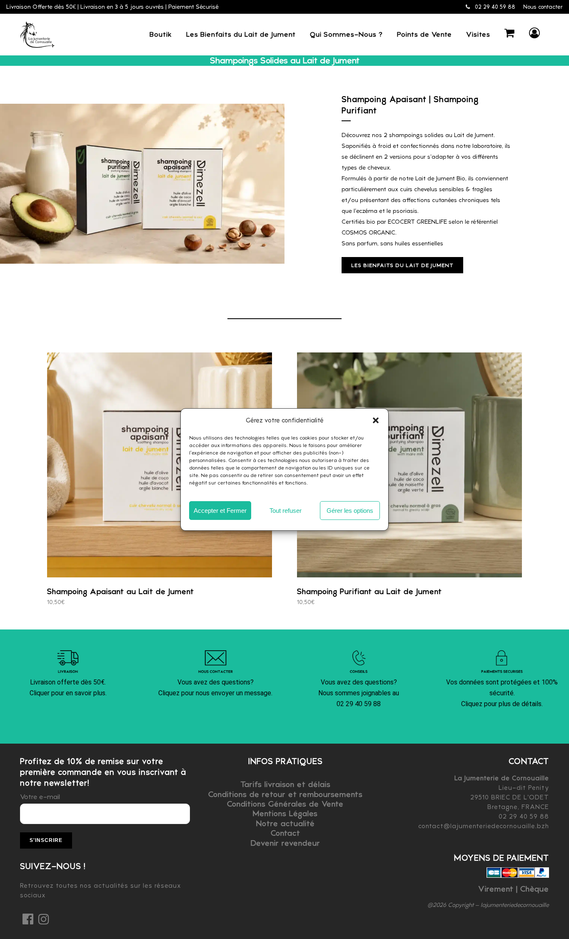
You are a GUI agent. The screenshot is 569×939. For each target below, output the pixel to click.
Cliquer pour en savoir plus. (68, 693)
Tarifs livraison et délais (285, 784)
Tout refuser (286, 510)
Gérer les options (350, 510)
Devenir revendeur (285, 843)
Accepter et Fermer (220, 510)
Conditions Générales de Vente (285, 803)
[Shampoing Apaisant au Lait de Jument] (159, 464)
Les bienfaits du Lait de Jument (402, 265)
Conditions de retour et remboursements (285, 794)
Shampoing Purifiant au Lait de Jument (369, 591)
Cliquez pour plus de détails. (502, 704)
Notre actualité (285, 823)
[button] (376, 420)
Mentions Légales (285, 813)
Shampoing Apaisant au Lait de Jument (120, 591)
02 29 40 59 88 (494, 7)
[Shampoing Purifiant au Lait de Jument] (409, 464)
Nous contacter (543, 7)
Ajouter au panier (126, 602)
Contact (285, 833)
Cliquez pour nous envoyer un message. (215, 693)
